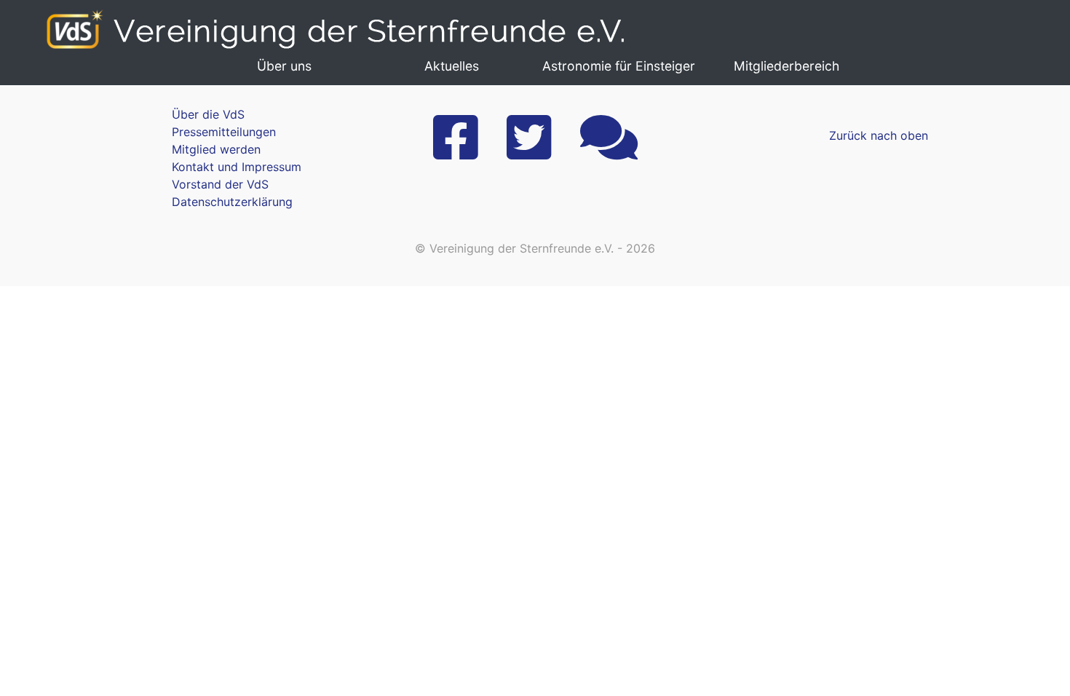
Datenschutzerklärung (232, 201)
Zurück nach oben (878, 135)
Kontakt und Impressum (236, 166)
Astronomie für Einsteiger (618, 66)
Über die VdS (208, 114)
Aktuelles (451, 66)
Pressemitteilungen (224, 131)
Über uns (284, 66)
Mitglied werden (216, 149)
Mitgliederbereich (786, 66)
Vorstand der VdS (220, 184)
